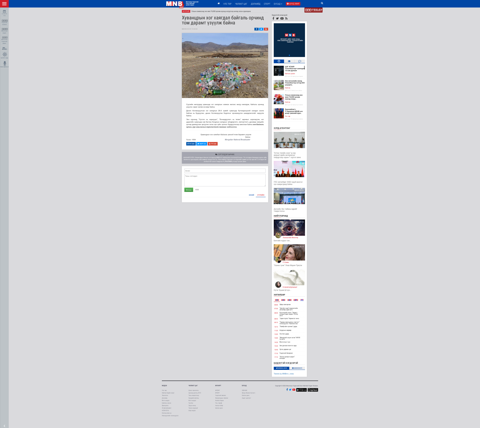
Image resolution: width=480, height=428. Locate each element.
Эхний (251, 195)
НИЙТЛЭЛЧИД (281, 215)
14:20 (276, 342)
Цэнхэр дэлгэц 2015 (194, 393)
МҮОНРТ (218, 385)
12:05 (276, 334)
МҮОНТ (217, 393)
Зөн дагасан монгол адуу (288, 345)
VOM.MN (244, 390)
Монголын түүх (285, 342)
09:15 (276, 322)
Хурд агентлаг (282, 128)
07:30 (276, 309)
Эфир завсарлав (285, 304)
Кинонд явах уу (166, 413)
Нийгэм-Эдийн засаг (168, 393)
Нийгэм (287, 88)
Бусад (277, 3)
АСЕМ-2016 (165, 410)
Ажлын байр (219, 405)
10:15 (276, 327)
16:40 (276, 350)
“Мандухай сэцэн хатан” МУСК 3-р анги (290, 338)
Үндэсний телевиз (4, 23)
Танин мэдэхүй (193, 408)
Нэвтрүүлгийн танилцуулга (170, 415)
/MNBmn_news (282, 368)
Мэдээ (164, 385)
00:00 (276, 305)
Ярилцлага (165, 405)
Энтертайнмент (166, 408)
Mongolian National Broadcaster (237, 139)
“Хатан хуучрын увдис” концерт (287, 357)
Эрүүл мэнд (192, 405)
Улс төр (227, 3)
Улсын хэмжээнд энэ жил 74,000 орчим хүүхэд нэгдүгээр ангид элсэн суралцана (221, 11)
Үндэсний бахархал (286, 353)
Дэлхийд (255, 3)
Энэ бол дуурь (284, 334)
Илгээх (189, 189)
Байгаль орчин (290, 73)
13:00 (276, 338)
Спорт (267, 3)
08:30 (276, 313)
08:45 (276, 319)
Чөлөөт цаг (193, 385)
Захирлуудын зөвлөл (221, 398)
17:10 (276, 353)
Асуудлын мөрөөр (285, 330)
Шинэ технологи (193, 390)
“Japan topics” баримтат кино (289, 318)
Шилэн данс (219, 408)
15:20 (276, 346)
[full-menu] (4, 4)
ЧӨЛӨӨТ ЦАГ (241, 3)
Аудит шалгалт (246, 398)
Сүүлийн (260, 195)
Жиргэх (202, 144)
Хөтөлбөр (279, 294)
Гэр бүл (190, 403)
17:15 (276, 357)
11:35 (276, 331)
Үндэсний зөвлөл (220, 395)
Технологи (165, 395)
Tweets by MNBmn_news (284, 373)
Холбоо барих (219, 400)
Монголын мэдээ (4, 32)
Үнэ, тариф (218, 403)
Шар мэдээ (192, 410)
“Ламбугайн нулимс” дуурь (288, 326)
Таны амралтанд (193, 395)
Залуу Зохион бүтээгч (248, 393)
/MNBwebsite (298, 368)
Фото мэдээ (165, 400)
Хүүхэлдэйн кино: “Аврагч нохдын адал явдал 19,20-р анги (289, 314)
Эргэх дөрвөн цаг (285, 349)
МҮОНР (217, 390)
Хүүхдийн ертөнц (193, 398)
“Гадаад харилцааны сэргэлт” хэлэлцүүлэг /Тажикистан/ (290, 322)
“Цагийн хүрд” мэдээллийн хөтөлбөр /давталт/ (289, 309)
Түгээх (191, 144)
